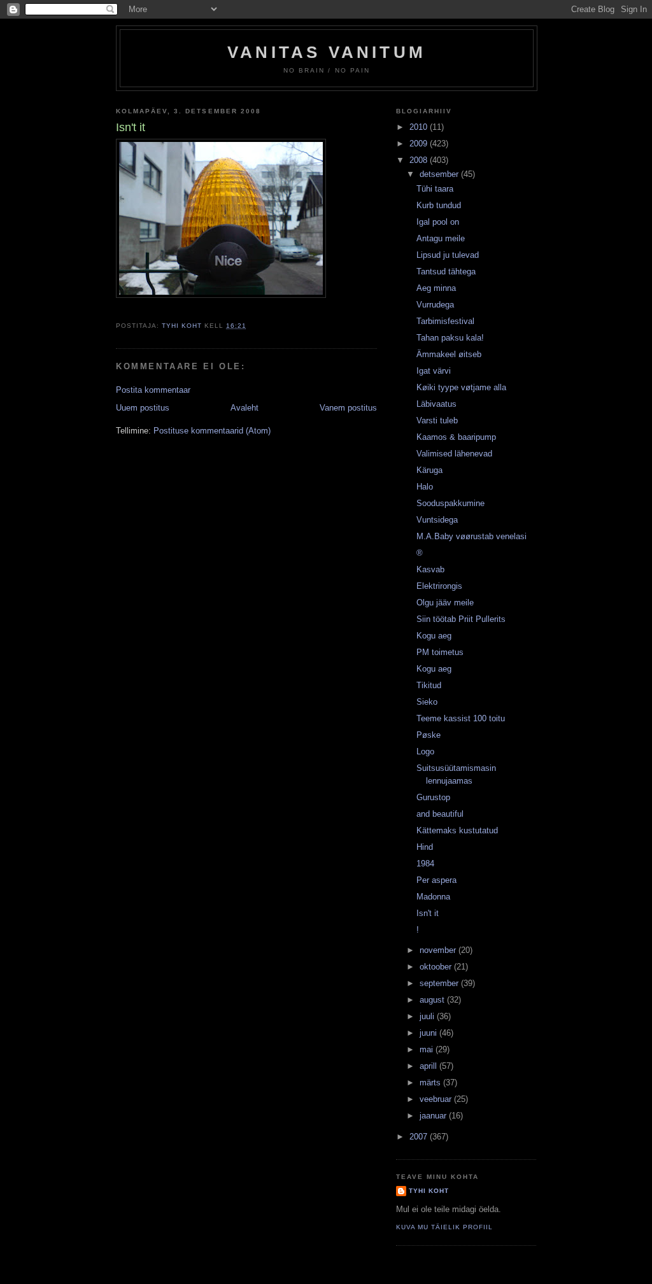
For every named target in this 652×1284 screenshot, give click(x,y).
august (433, 1000)
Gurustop (433, 797)
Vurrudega (435, 304)
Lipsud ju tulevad (447, 255)
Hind (424, 847)
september (440, 983)
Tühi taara (434, 189)
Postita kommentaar (153, 390)
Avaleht (244, 408)
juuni (429, 1033)
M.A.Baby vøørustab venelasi (471, 536)
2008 (419, 160)
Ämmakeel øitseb (448, 354)
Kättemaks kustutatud (457, 830)
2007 (419, 1136)
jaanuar (434, 1115)
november (439, 950)
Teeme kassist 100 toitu (460, 718)
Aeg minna (436, 288)
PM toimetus (440, 652)
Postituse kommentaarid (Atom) (212, 430)
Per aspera (436, 880)
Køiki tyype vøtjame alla (461, 387)
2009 (419, 143)
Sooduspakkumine (450, 503)
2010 (419, 127)
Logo (425, 751)
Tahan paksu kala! (450, 337)
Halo (424, 486)
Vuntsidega (437, 520)
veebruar (437, 1099)
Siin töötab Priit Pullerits (461, 619)
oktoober (437, 966)
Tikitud (428, 685)
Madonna (433, 896)
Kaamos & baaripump (456, 437)
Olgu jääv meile (445, 602)
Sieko (426, 702)
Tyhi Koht (429, 1190)
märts (431, 1082)
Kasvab (430, 569)
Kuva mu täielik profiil (444, 1227)
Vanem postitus (348, 408)
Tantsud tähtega (446, 271)
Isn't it (427, 913)
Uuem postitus (142, 408)
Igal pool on (437, 222)
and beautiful (440, 814)
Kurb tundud (438, 205)
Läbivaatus (436, 404)
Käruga (429, 470)
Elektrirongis (439, 586)
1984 (425, 863)
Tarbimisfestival (445, 321)
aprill (429, 1066)
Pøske (428, 735)
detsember (440, 174)
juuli (428, 1016)
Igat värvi (433, 371)
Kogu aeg (433, 635)
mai (428, 1049)
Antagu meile (440, 238)
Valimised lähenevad (454, 453)
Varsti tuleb (437, 420)
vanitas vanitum (326, 52)
